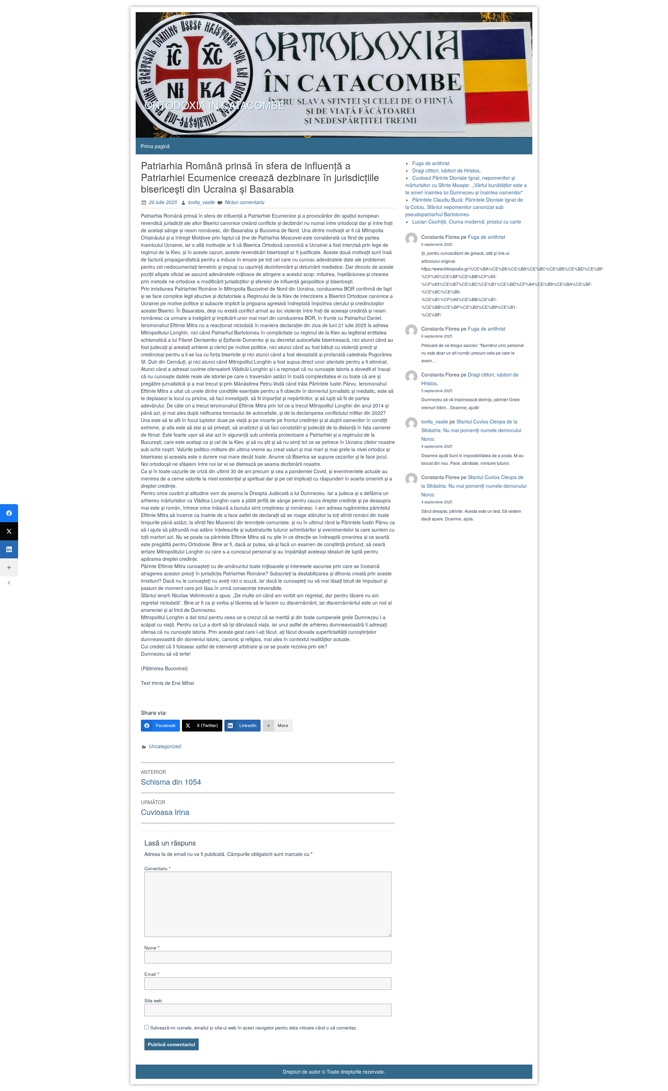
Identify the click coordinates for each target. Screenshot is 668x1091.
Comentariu (157, 868)
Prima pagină (155, 146)
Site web (153, 1000)
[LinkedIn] (9, 549)
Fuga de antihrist (431, 163)
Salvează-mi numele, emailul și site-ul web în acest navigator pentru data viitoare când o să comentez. (254, 1027)
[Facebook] (9, 513)
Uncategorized (165, 746)
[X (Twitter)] (9, 531)
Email (151, 974)
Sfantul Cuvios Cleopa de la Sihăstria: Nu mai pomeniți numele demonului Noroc (471, 430)
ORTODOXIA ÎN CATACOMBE (214, 104)
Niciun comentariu (244, 202)
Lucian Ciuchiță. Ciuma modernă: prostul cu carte (466, 221)
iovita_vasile (201, 202)
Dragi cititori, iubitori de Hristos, (446, 170)
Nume (151, 947)
